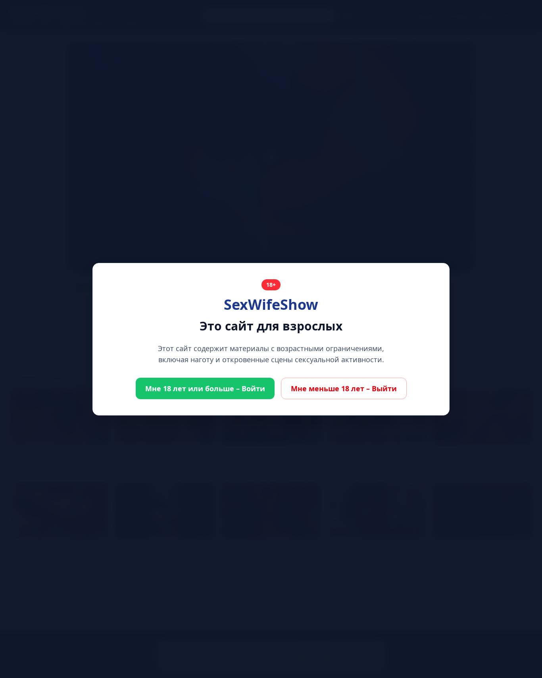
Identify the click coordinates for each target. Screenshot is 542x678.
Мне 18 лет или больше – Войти (205, 388)
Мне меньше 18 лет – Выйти (344, 388)
